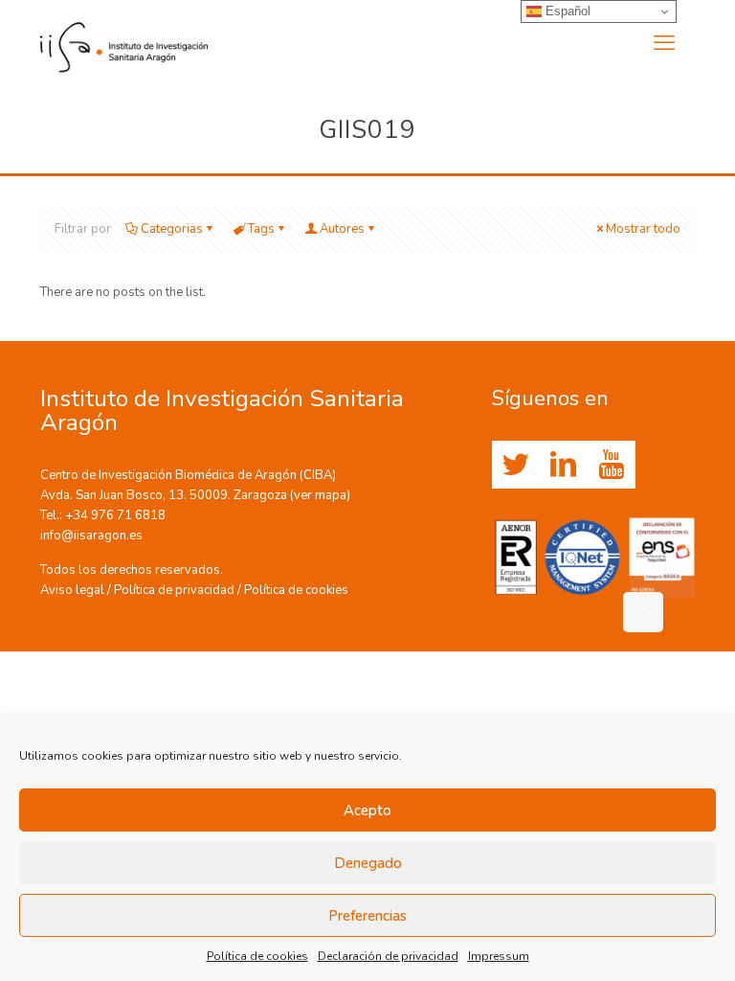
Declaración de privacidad (388, 956)
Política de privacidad (174, 590)
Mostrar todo (643, 229)
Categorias (172, 229)
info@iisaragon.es (91, 535)
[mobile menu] (664, 43)
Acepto (367, 810)
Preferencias (367, 915)
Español (566, 11)
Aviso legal (72, 590)
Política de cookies (257, 956)
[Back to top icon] (643, 612)
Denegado (368, 863)
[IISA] (124, 43)
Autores (342, 229)
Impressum (498, 956)
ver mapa (320, 495)
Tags (261, 229)
